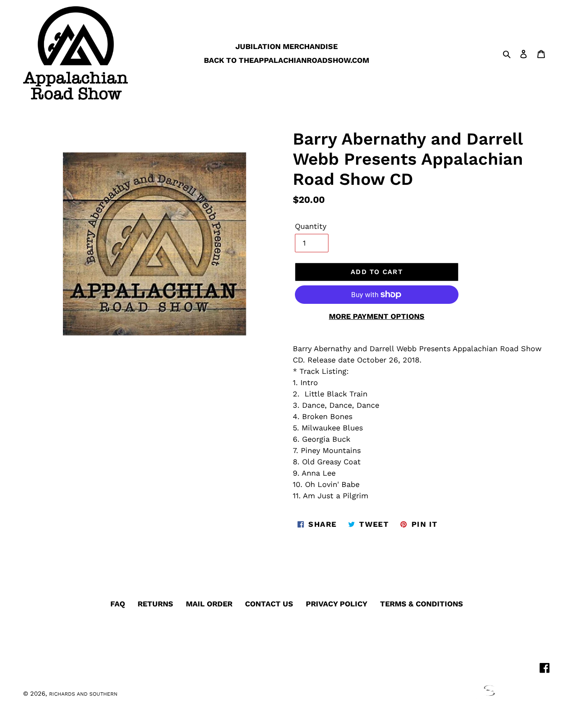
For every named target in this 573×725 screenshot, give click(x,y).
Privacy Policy (336, 603)
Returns (155, 603)
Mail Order (209, 603)
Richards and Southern (83, 694)
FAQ (117, 603)
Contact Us (269, 603)
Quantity (310, 226)
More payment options (377, 316)
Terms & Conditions (421, 603)
